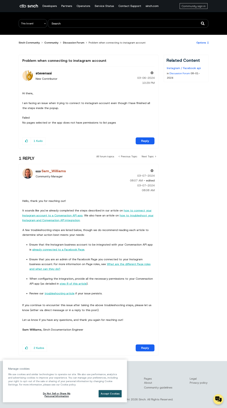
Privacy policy (198, 383)
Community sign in (194, 6)
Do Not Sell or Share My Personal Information (57, 395)
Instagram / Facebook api (184, 68)
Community (51, 42)
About (148, 383)
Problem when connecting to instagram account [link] (117, 42)
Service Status (104, 6)
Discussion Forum (73, 42)
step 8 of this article (73, 283)
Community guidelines (158, 387)
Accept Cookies (110, 393)
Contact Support (129, 6)
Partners (66, 6)
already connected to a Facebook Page (58, 249)
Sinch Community (29, 6)
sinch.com (152, 6)
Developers (50, 6)
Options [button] (201, 42)
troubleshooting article (59, 293)
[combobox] (128, 23)
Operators (83, 6)
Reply (145, 141)
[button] (27, 141)
